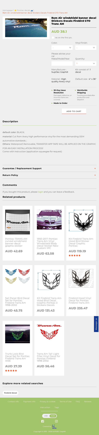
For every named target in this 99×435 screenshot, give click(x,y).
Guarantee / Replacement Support (22, 168)
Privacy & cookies (47, 401)
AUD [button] (53, 416)
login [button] (40, 192)
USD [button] (46, 416)
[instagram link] (56, 421)
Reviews (87, 401)
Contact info (13, 401)
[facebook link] (43, 421)
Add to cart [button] (74, 111)
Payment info (29, 401)
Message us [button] (96, 324)
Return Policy (10, 175)
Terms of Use (65, 401)
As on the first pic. (63, 37)
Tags (57, 407)
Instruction (45, 407)
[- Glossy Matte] (86, 47)
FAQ (78, 401)
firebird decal (10, 393)
